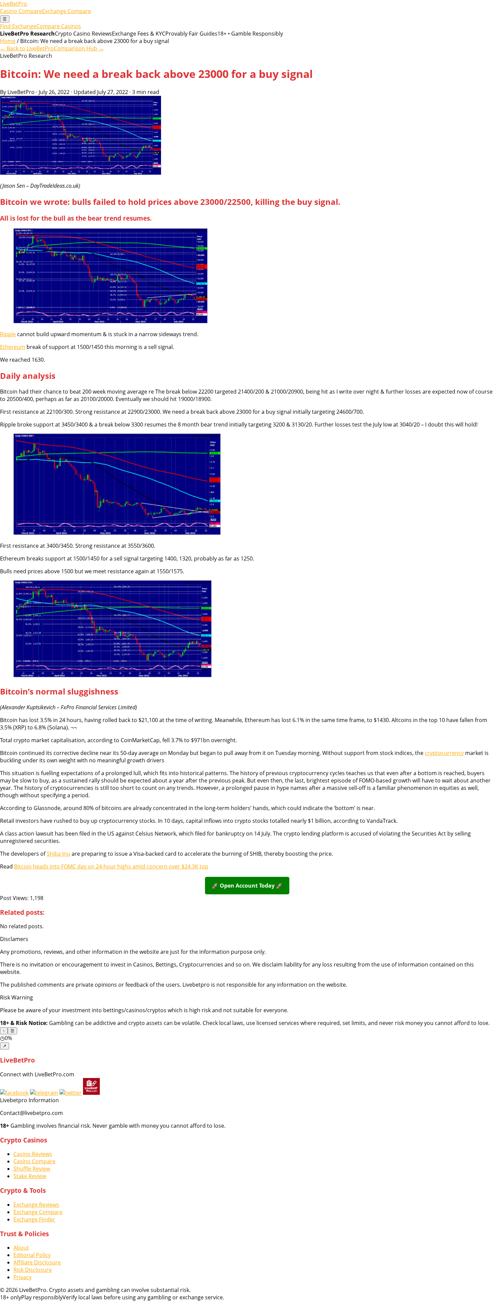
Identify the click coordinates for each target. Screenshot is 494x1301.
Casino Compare (21, 11)
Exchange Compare (66, 11)
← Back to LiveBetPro (27, 48)
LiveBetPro (13, 3)
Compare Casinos (58, 26)
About (21, 1247)
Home (7, 41)
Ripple (8, 334)
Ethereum (12, 347)
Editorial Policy (32, 1255)
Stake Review (29, 1176)
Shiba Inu (58, 853)
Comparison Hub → (79, 48)
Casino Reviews (32, 1154)
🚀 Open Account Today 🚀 (247, 885)
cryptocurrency (444, 753)
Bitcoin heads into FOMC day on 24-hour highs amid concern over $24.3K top (111, 866)
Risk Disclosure (32, 1269)
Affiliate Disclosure (37, 1262)
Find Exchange (18, 26)
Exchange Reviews (36, 1204)
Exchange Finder (34, 1219)
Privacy (22, 1277)
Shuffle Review (31, 1168)
